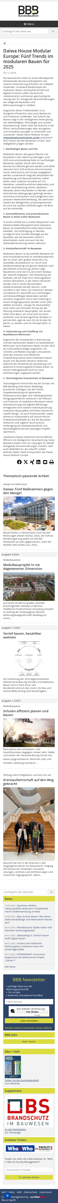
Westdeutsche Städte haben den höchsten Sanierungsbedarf (28, 929)
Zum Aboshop (12, 1083)
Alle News (10, 966)
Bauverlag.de (9, 1199)
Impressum (45, 1192)
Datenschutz (30, 1192)
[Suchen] (53, 31)
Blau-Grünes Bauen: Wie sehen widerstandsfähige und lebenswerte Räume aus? (28, 919)
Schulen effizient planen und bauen (25, 713)
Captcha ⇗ (41, 1015)
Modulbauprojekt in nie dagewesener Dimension (22, 567)
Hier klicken (32, 1011)
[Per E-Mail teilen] (45, 462)
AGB (19, 1192)
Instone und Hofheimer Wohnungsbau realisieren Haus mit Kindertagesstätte (24, 946)
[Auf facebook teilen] (19, 463)
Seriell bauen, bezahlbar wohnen (22, 635)
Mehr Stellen (29, 1041)
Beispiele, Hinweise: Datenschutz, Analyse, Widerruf (28, 1027)
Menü (30, 24)
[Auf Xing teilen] (32, 463)
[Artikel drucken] (51, 462)
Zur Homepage (13, 1132)
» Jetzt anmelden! (29, 1020)
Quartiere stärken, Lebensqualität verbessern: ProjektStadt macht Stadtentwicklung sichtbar (26, 908)
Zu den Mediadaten (15, 1129)
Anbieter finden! (30, 1177)
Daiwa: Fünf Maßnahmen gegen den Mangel (28, 491)
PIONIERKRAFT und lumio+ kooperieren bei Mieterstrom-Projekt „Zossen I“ (25, 957)
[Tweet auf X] (26, 463)
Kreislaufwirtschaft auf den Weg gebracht (28, 782)
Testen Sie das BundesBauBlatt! (22, 1080)
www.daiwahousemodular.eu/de (21, 137)
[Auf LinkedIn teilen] (38, 463)
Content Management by (15, 1196)
